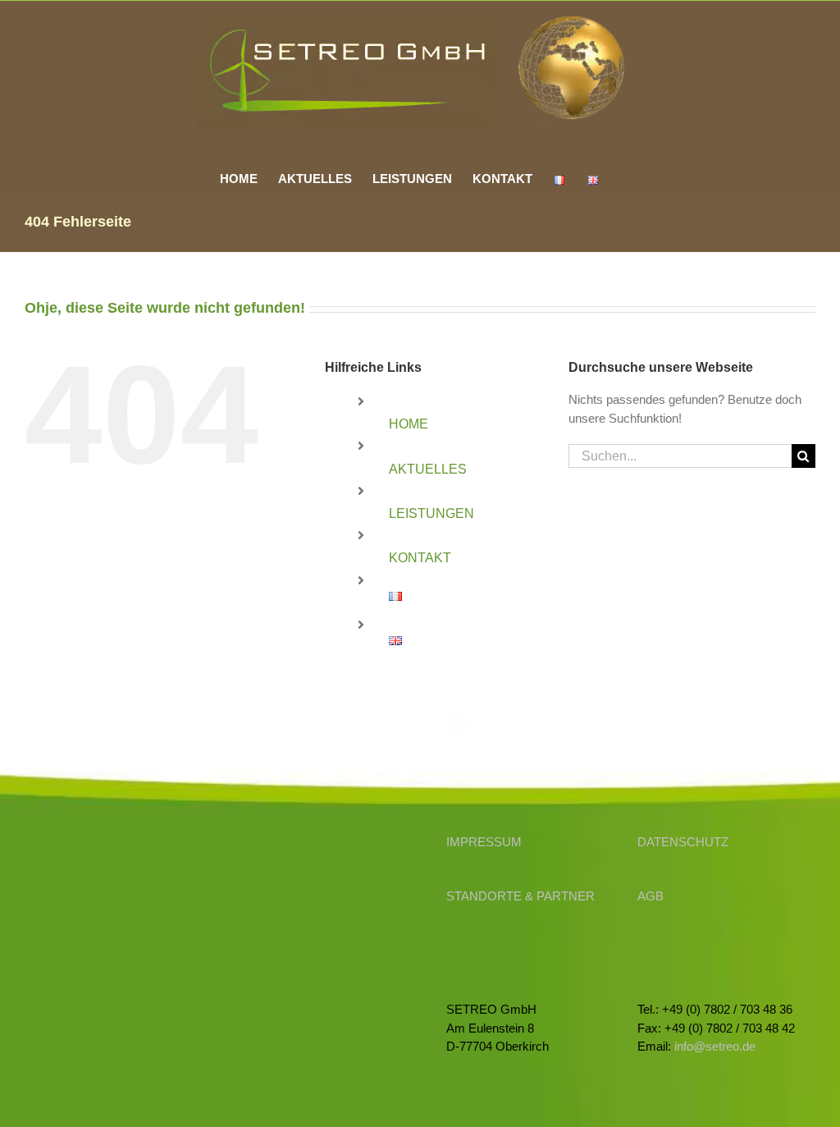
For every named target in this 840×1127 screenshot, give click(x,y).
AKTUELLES (428, 469)
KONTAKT (420, 558)
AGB (650, 896)
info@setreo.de (715, 1046)
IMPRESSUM (484, 842)
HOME (408, 424)
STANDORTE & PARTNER (520, 896)
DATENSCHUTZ (682, 842)
